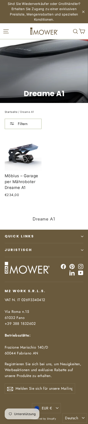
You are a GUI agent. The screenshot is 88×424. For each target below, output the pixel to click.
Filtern (22, 123)
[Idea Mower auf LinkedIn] (72, 272)
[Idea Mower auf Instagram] (80, 266)
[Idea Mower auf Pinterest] (72, 266)
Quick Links (19, 236)
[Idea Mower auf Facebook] (63, 266)
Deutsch (71, 418)
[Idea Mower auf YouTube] (80, 272)
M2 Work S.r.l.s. (25, 291)
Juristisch (18, 249)
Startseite (11, 112)
